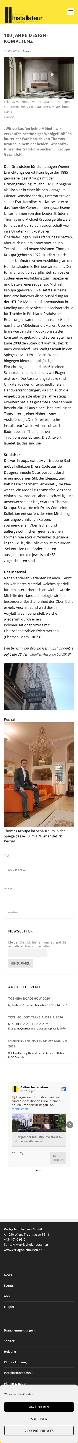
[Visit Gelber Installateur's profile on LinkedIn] (15, 1089)
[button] (8, 1124)
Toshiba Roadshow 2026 (29, 998)
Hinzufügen (20, 963)
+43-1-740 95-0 (14, 1239)
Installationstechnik (18, 1373)
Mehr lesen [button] (20, 1109)
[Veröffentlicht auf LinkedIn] (63, 1089)
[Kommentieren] (20, 1158)
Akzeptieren (39, 1407)
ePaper (9, 1307)
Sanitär (9, 1341)
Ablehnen (39, 1419)
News (27, 51)
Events (9, 1285)
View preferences (39, 1430)
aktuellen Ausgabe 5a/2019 (49, 654)
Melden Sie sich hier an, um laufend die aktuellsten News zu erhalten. (37, 944)
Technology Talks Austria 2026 (35, 1017)
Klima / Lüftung (15, 1362)
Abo (7, 1296)
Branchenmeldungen (19, 1330)
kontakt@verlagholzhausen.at (26, 1245)
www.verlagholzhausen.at (23, 1250)
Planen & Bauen (15, 1384)
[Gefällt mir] (14, 1158)
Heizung (10, 1351)
